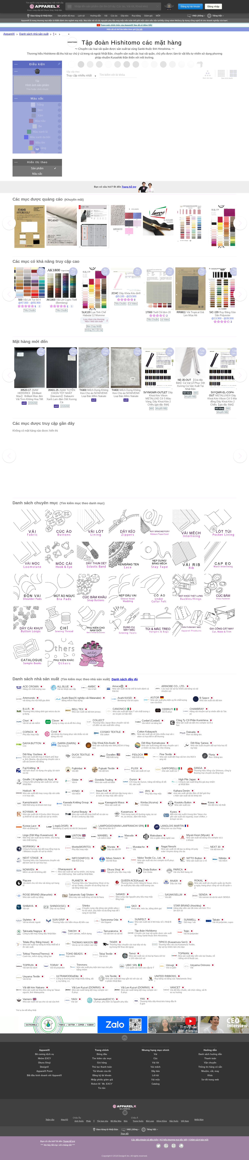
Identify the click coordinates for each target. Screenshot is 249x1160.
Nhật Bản (198, 1119)
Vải (155, 1054)
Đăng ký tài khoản (190, 6)
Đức (126, 1121)
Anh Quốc (79, 1121)
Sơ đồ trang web (210, 1079)
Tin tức (102, 1088)
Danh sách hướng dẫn (210, 1054)
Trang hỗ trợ (129, 186)
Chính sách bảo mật (198, 1140)
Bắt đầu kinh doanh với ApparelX (44, 1075)
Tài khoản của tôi (102, 1071)
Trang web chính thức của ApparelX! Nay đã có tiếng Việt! (126, 25)
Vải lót (155, 1062)
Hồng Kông (162, 1121)
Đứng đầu (102, 1054)
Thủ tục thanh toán (102, 1067)
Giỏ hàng (102, 1062)
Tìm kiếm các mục (101, 1058)
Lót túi (155, 1075)
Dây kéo (155, 1071)
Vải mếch (155, 1067)
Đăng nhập (213, 6)
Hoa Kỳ (64, 1119)
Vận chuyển (210, 1062)
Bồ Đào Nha (116, 1121)
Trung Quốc (138, 1121)
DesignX (44, 1067)
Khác (210, 1075)
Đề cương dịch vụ (44, 1054)
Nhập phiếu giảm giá (102, 1079)
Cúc (155, 1058)
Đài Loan (150, 1121)
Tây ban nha (102, 1121)
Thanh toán (210, 1058)
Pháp (88, 1121)
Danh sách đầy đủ (125, 679)
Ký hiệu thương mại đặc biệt (173, 1140)
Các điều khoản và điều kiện (144, 1140)
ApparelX (9, 34)
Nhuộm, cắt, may (210, 1071)
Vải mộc (155, 1079)
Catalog (156, 1084)
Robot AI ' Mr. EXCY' (102, 1084)
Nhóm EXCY (44, 1058)
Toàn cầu (50, 1119)
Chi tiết (139, 29)
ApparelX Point (44, 1071)
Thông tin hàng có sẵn (210, 1067)
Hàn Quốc (173, 1121)
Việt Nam (185, 1121)
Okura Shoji (44, 1062)
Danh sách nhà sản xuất (33, 34)
